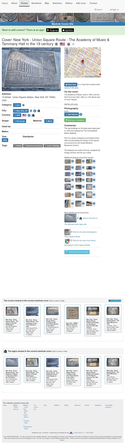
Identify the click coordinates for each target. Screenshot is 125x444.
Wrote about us (15, 408)
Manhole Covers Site (62, 23)
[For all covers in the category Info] (69, 43)
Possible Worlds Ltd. (79, 432)
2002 (5, 140)
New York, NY (21, 111)
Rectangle (20, 121)
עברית (113, 9)
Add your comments (76, 120)
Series (26, 429)
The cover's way (36, 407)
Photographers (27, 427)
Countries (26, 421)
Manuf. (26, 417)
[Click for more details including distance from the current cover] (72, 161)
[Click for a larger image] (31, 69)
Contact (93, 3)
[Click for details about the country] (29, 114)
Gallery (68, 3)
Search (99, 9)
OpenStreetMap (88, 76)
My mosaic (25, 414)
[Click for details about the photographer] (80, 114)
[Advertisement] (62, 275)
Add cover (81, 3)
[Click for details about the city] (34, 110)
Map (47, 3)
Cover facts (25, 408)
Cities (26, 423)
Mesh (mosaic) (115, 301)
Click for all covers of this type (78, 252)
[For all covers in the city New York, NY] (56, 43)
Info (18, 105)
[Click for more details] (12, 311)
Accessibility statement (109, 406)
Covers (24, 3)
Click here (71, 84)
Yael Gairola (72, 114)
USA (18, 115)
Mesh (26, 411)
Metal (49, 121)
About (14, 3)
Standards (36, 3)
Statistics (57, 3)
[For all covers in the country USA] (62, 43)
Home (5, 3)
